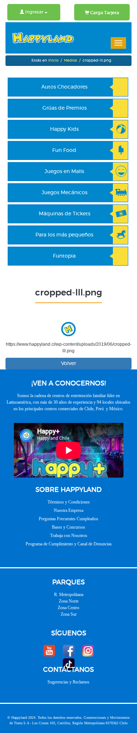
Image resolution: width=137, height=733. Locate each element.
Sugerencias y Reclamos (68, 682)
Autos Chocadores (64, 87)
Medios (70, 60)
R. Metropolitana (68, 594)
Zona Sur (69, 614)
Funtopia (64, 256)
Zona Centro (68, 607)
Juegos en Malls (64, 171)
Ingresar (34, 12)
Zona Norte (69, 601)
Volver (68, 363)
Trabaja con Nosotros (68, 535)
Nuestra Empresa (68, 510)
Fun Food (64, 150)
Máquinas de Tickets (64, 213)
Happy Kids (64, 129)
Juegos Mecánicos (64, 192)
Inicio (53, 60)
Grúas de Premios (64, 108)
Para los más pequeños (64, 235)
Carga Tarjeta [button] (104, 13)
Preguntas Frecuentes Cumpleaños (68, 518)
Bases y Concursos (68, 527)
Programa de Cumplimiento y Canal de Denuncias (69, 543)
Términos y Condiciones (68, 502)
